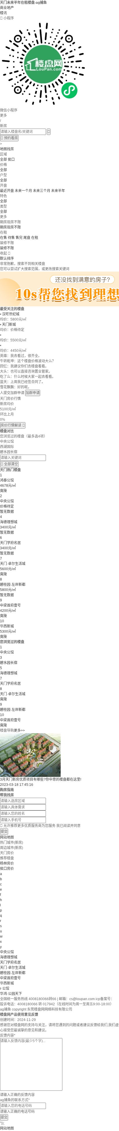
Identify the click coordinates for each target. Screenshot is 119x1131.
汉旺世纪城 (10, 314)
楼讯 (3, 13)
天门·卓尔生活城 (12, 968)
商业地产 (7, 8)
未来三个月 (41, 191)
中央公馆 (7, 952)
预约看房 (9, 138)
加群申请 (33, 393)
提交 (4, 832)
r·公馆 (4, 989)
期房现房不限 (10, 227)
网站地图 (7, 837)
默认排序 (7, 259)
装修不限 (7, 248)
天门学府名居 (10, 962)
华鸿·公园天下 (11, 994)
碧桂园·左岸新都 (12, 973)
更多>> (19, 731)
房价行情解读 (13, 425)
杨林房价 (7, 863)
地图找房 (7, 149)
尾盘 (26, 238)
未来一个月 (23, 191)
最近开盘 (7, 191)
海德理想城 (8, 957)
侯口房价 (7, 869)
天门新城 (9, 325)
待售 (11, 238)
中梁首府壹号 (10, 978)
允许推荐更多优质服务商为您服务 (40, 826)
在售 (3, 238)
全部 (3, 160)
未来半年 (58, 191)
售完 (19, 238)
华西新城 (7, 983)
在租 (34, 238)
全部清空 (9, 464)
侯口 (11, 160)
